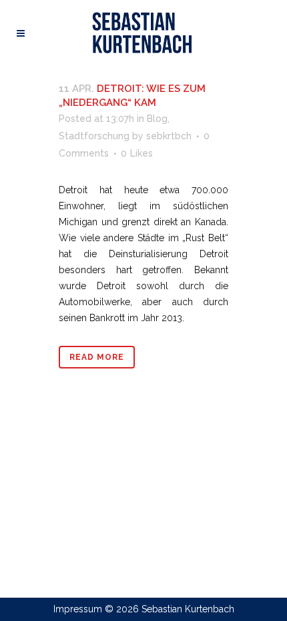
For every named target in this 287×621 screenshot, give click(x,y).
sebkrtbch (169, 136)
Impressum (77, 609)
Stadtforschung (94, 136)
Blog (157, 118)
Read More (96, 357)
